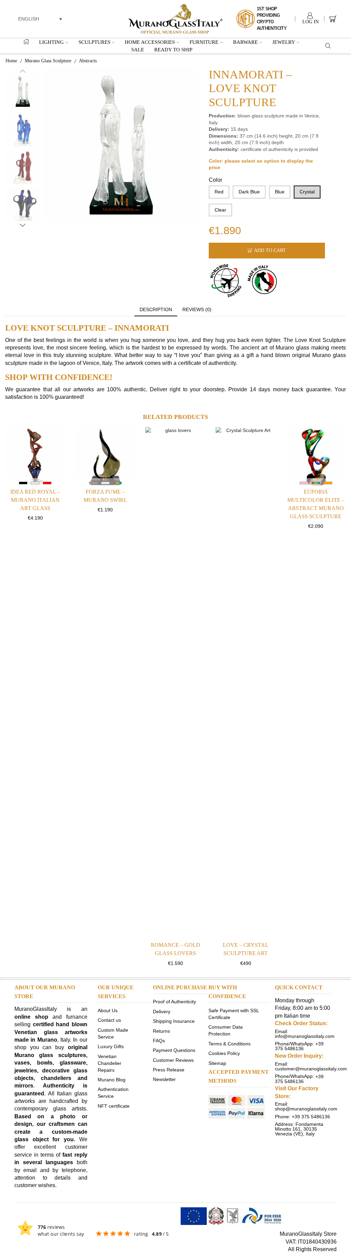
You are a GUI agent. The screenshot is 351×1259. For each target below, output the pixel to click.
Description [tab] (156, 309)
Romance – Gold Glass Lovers (175, 949)
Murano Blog (111, 1079)
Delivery (161, 1011)
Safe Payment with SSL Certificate (233, 1014)
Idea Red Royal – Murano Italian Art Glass (35, 500)
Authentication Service (113, 1092)
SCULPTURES (94, 42)
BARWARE (245, 42)
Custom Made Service (113, 1033)
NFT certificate (114, 1105)
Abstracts (88, 60)
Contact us (109, 1020)
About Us (108, 1010)
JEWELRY (283, 42)
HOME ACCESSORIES (150, 42)
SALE (137, 49)
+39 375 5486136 (299, 1046)
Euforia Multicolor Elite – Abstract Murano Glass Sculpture (315, 504)
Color (215, 180)
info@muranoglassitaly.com (305, 1036)
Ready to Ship (173, 49)
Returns (161, 1030)
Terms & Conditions (229, 1043)
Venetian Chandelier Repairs (109, 1062)
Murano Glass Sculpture (48, 60)
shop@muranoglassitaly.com (306, 1108)
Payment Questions (174, 1050)
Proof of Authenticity (174, 1001)
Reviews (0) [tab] (196, 309)
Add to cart (270, 250)
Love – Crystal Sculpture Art (245, 949)
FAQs (159, 1040)
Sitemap (217, 1063)
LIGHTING (51, 42)
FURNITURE (204, 42)
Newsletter (164, 1079)
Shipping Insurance (174, 1021)
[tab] (155, 309)
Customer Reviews (173, 1060)
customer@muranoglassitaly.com (311, 1068)
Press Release (168, 1069)
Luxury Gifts (111, 1046)
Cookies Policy (224, 1053)
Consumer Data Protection (225, 1030)
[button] (40, 18)
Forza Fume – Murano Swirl (105, 496)
